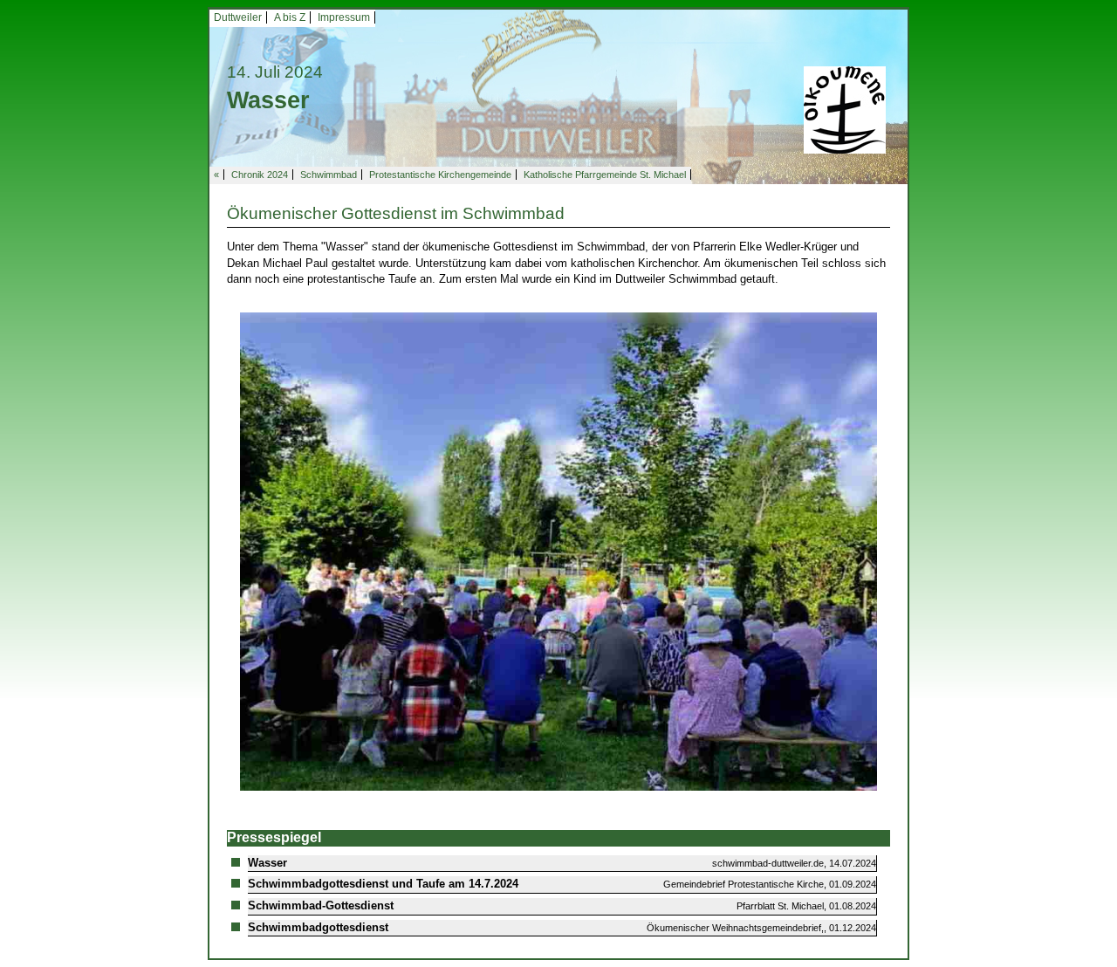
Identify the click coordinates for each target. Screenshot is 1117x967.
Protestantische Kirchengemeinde (440, 174)
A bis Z (289, 17)
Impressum (344, 17)
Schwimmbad (328, 174)
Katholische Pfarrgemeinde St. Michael (605, 174)
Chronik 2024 (259, 174)
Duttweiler (238, 17)
